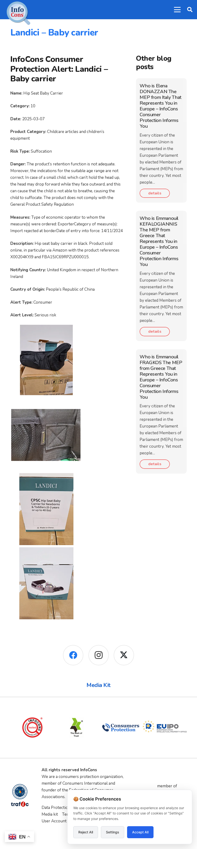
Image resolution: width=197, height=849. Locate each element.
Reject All (85, 832)
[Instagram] (98, 655)
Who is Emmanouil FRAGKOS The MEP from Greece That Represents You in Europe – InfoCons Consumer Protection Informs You (161, 377)
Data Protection (56, 807)
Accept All (140, 832)
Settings (112, 832)
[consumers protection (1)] (120, 727)
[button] (177, 9)
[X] (124, 655)
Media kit (50, 814)
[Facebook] (73, 655)
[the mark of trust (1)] (77, 727)
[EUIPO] (165, 727)
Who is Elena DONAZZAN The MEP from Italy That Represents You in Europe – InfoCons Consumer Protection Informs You (160, 106)
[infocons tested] (32, 727)
